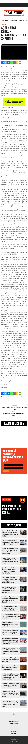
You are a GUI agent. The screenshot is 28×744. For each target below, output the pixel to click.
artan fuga (21, 397)
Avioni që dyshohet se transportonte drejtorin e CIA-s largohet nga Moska (10, 624)
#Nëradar (14, 20)
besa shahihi (5, 400)
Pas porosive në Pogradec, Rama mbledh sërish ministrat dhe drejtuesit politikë (10, 685)
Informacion (14, 728)
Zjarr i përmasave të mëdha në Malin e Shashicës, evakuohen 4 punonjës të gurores (10, 667)
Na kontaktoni (14, 731)
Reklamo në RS (14, 719)
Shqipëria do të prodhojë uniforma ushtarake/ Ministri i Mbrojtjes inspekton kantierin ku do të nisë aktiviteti (10, 533)
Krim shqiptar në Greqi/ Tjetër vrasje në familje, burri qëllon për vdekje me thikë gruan (10, 542)
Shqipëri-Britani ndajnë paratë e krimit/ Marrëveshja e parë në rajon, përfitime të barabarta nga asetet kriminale (10, 551)
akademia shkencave (11, 397)
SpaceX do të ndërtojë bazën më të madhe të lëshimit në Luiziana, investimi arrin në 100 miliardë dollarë (11, 651)
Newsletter (14, 733)
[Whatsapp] (11, 62)
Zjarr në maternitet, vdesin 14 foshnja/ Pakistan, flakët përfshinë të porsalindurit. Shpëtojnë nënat (9, 570)
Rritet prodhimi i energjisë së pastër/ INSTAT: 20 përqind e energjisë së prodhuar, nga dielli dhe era (10, 561)
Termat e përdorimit (14, 721)
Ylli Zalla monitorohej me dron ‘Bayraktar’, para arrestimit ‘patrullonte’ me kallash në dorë (10, 608)
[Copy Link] (17, 62)
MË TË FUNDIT (14, 525)
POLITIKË (4, 24)
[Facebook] (2, 62)
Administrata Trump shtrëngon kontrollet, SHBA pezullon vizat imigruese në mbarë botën (10, 632)
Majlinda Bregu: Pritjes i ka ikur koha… (11, 509)
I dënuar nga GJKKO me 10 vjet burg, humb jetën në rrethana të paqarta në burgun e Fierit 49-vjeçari (10, 704)
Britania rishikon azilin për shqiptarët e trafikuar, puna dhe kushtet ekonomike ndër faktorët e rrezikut (11, 694)
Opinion (21, 20)
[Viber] (14, 62)
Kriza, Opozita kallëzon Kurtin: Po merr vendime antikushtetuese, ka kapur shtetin (11, 616)
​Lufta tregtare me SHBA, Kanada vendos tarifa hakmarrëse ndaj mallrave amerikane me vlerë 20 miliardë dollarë (10, 641)
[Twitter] (5, 62)
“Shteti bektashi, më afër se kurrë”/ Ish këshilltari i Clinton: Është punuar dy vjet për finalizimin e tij (10, 590)
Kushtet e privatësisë (14, 723)
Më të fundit (5, 20)
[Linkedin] (8, 62)
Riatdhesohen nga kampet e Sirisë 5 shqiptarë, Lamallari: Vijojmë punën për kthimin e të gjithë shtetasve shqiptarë (10, 676)
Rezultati (22, 471)
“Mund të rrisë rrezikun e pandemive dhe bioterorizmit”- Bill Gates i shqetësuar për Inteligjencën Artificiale (11, 580)
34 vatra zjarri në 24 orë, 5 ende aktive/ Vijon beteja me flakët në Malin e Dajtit (10, 659)
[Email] (20, 62)
